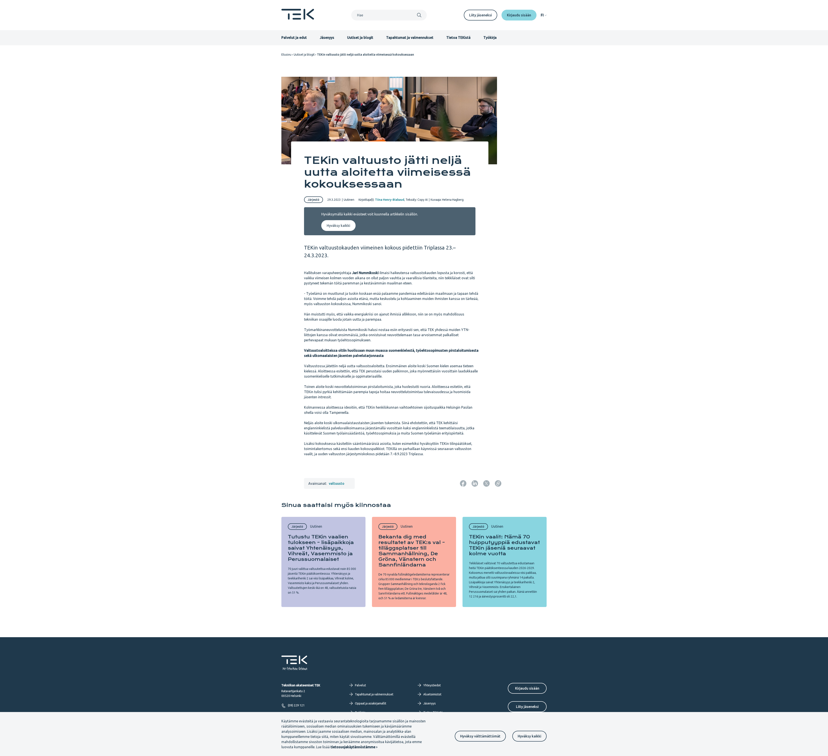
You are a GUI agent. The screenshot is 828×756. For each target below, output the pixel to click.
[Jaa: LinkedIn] (475, 483)
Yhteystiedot (432, 685)
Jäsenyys (327, 37)
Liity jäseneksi (480, 15)
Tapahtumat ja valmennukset (409, 37)
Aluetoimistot (432, 694)
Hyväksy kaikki (529, 736)
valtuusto (336, 483)
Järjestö (313, 199)
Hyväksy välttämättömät (480, 736)
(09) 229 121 (296, 705)
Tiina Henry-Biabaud (389, 199)
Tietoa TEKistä (458, 37)
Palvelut (360, 685)
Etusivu (286, 54)
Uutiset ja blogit (360, 37)
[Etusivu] (297, 18)
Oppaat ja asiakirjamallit (370, 703)
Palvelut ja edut (294, 37)
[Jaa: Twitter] (486, 483)
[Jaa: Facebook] (463, 483)
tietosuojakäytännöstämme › (354, 747)
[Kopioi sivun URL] (498, 483)
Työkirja (490, 37)
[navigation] (544, 15)
